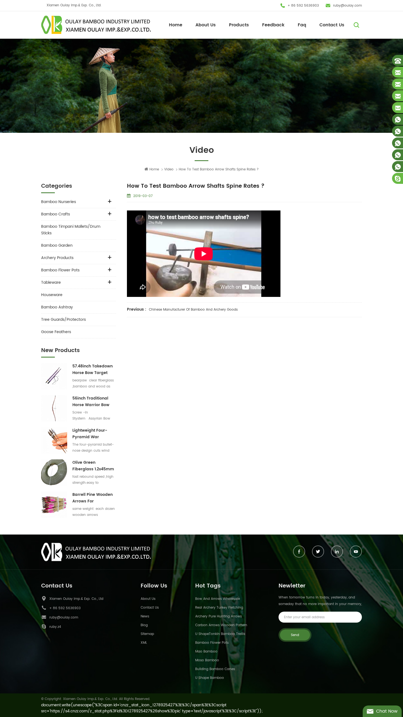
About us (148, 598)
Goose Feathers (56, 332)
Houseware (52, 295)
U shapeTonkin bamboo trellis (220, 634)
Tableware (51, 282)
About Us (205, 25)
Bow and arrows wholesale (217, 598)
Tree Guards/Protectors (63, 319)
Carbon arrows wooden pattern (221, 625)
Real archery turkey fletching (219, 607)
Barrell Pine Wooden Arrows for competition (92, 498)
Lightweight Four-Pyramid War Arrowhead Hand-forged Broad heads (93, 433)
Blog (144, 625)
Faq (302, 25)
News (145, 616)
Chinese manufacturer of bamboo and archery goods (193, 309)
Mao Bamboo (206, 651)
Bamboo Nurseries (58, 202)
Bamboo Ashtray (57, 307)
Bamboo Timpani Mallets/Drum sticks (70, 229)
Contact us (150, 607)
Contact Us (331, 25)
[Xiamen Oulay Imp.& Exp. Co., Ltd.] (96, 25)
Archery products (57, 258)
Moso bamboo (207, 660)
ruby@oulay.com (347, 5)
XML (144, 642)
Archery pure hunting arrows (218, 616)
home (154, 169)
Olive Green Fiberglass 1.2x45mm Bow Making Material (93, 466)
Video (169, 169)
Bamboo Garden (57, 245)
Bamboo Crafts (55, 214)
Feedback (273, 25)
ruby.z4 (55, 626)
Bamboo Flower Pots (60, 270)
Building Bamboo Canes (215, 669)
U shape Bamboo (209, 678)
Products (239, 25)
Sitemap (147, 634)
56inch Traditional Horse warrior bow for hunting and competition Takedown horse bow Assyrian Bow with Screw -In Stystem (93, 401)
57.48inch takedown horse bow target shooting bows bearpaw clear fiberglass (92, 369)
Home (175, 25)
